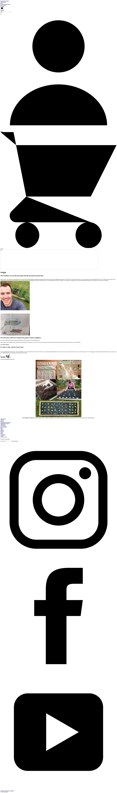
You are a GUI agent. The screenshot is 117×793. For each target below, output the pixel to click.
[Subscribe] (17, 441)
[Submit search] (0, 13)
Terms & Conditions (10, 790)
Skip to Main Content (4, 1)
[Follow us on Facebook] (58, 673)
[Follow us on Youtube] (58, 789)
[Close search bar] (0, 14)
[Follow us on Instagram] (58, 557)
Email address (14, 441)
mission (92, 351)
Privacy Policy (3, 790)
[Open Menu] (2, 249)
